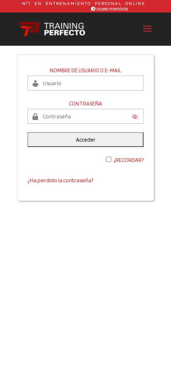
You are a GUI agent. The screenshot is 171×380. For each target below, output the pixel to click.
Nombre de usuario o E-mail (85, 70)
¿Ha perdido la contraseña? (60, 180)
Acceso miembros (111, 9)
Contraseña (85, 104)
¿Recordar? (128, 160)
